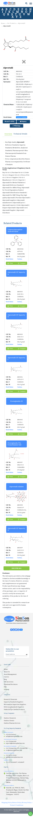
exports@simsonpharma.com (15, 743)
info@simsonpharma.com (14, 736)
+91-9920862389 (11, 741)
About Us (7, 672)
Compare (23, 263)
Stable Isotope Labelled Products (14, 709)
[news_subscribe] (26, 654)
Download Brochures (10, 684)
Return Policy (16, 802)
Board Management (10, 674)
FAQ (5, 687)
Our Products (11, 23)
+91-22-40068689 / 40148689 (15, 762)
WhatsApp (17, 126)
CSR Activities (8, 682)
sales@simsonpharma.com (14, 757)
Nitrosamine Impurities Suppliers (15, 704)
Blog (5, 679)
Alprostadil (21, 23)
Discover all (16, 568)
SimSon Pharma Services (12, 723)
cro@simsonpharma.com (14, 750)
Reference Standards (16, 623)
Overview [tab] (8, 134)
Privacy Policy (27, 802)
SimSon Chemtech (10, 718)
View (11, 263)
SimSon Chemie (9, 720)
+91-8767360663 (11, 734)
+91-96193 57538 (11, 755)
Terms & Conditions (16, 805)
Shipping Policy (6, 802)
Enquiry (23, 121)
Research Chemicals (9, 623)
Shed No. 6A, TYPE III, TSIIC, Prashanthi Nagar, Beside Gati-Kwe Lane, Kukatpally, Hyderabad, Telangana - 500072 (17, 791)
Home (3, 23)
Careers (6, 677)
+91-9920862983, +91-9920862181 (16, 748)
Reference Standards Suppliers (14, 707)
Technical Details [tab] (20, 134)
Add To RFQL (10, 121)
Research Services (24, 623)
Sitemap (6, 689)
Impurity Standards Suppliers (13, 702)
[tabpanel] (16, 176)
